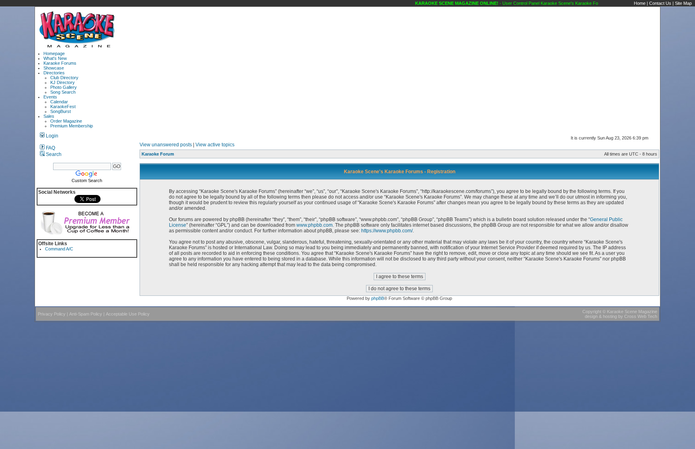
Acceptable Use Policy (128, 314)
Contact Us (660, 3)
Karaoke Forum (158, 154)
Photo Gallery (63, 87)
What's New (55, 58)
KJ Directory (62, 82)
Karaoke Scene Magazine (632, 311)
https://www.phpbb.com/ (387, 231)
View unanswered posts (166, 145)
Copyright (591, 311)
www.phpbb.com (314, 225)
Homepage (54, 53)
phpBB (377, 298)
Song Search (63, 92)
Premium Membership (71, 125)
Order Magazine (66, 121)
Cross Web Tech (640, 316)
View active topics (214, 145)
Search (53, 154)
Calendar (59, 101)
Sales (48, 116)
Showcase (53, 68)
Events (50, 96)
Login (51, 136)
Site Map (683, 3)
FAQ (50, 148)
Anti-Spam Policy (85, 314)
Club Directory (64, 77)
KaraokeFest (63, 106)
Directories (54, 72)
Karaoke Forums (59, 63)
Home (640, 3)
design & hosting (601, 316)
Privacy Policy (52, 314)
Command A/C (59, 248)
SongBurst (60, 111)
